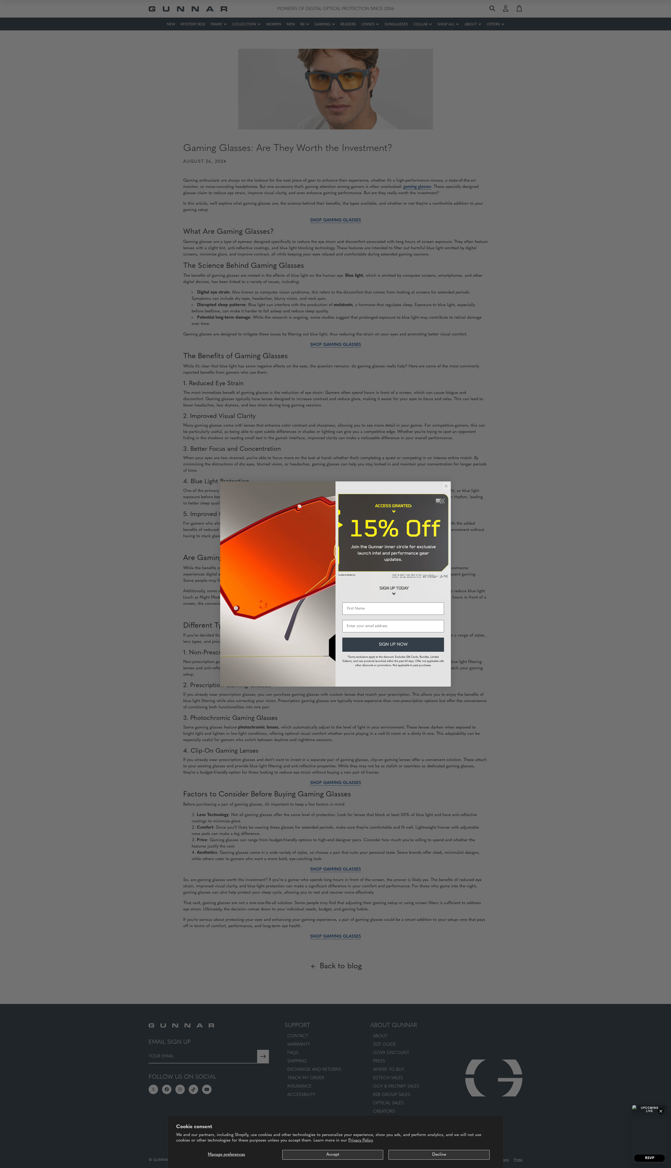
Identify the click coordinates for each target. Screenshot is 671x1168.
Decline (439, 1155)
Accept (332, 1155)
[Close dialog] (446, 486)
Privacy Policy (360, 1140)
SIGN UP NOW (393, 645)
